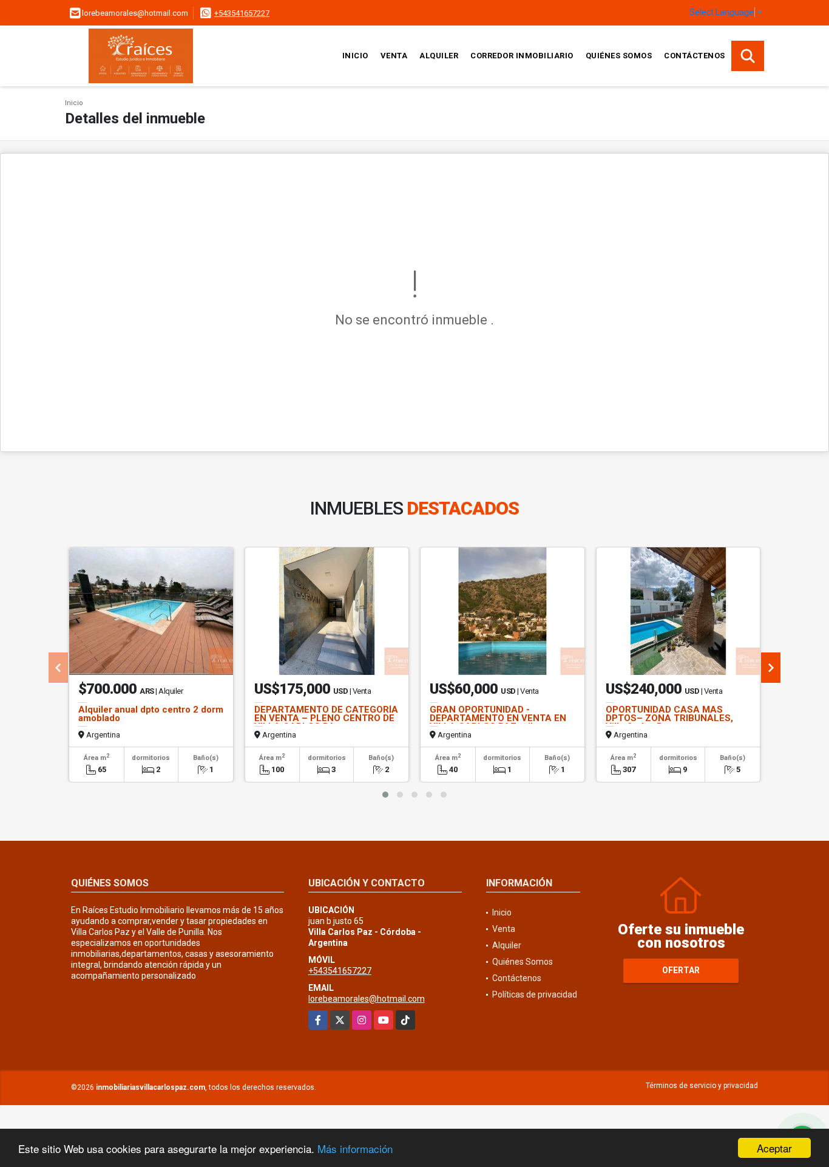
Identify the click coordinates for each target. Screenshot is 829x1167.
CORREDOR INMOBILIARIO (522, 55)
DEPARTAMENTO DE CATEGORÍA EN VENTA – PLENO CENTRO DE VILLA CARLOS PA (326, 718)
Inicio (355, 55)
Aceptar (774, 1147)
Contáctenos (694, 55)
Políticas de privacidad (534, 994)
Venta (394, 55)
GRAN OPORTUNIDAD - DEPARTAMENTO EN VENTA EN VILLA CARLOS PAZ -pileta (498, 718)
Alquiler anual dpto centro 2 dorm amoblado (150, 714)
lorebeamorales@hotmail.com (366, 999)
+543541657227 (241, 13)
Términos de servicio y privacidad (702, 1085)
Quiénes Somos (619, 55)
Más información (355, 1148)
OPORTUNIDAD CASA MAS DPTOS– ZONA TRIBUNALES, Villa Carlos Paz (669, 718)
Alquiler (438, 55)
